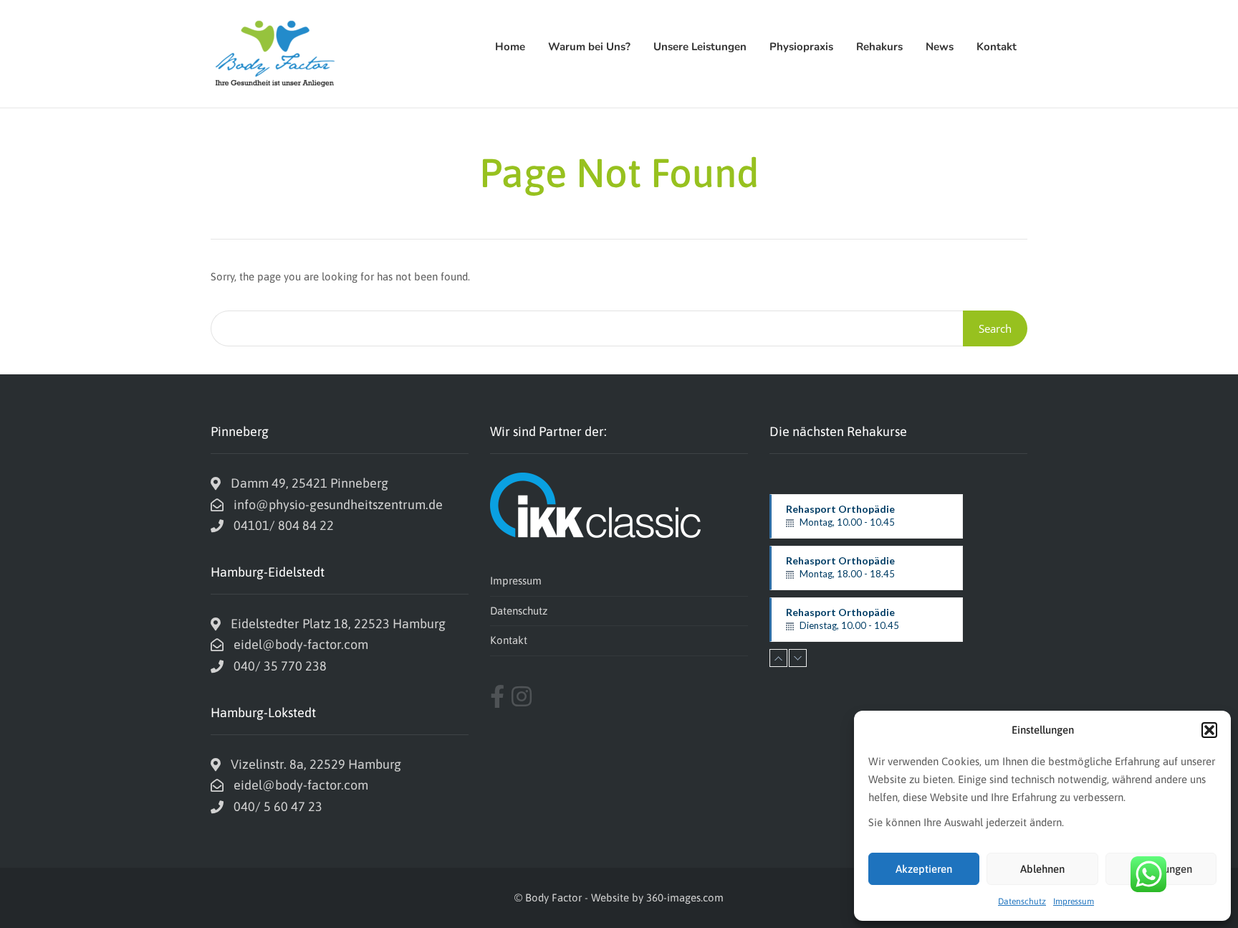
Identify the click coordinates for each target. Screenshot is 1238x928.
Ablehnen (1042, 869)
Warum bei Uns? (589, 46)
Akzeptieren (924, 869)
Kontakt (997, 46)
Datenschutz (1022, 901)
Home (510, 46)
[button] (1209, 730)
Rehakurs (879, 46)
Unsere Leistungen (700, 46)
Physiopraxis (801, 46)
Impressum (1073, 901)
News (940, 46)
